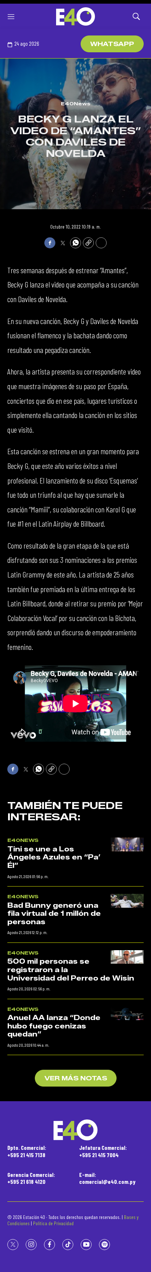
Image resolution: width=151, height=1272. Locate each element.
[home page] (75, 16)
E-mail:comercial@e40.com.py (107, 1178)
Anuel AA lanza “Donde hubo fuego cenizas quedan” (53, 1026)
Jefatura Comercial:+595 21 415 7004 (103, 1151)
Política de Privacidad (53, 1223)
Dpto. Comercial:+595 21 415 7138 (26, 1151)
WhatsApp (112, 44)
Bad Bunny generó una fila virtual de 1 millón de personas (54, 914)
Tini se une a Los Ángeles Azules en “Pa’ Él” (54, 857)
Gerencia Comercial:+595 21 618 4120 (31, 1178)
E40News (76, 103)
